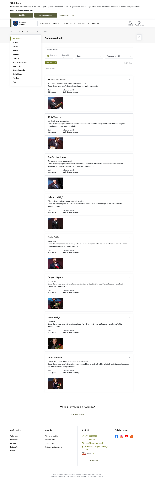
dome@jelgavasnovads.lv (94, 443)
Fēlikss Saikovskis (57, 79)
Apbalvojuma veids (113, 56)
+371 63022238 (91, 436)
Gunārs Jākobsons (57, 157)
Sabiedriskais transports (22, 62)
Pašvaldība (14, 447)
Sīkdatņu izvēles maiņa (53, 447)
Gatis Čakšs (53, 237)
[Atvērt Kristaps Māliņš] (129, 197)
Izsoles (12, 451)
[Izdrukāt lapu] (139, 37)
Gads (79, 56)
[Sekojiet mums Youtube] (126, 436)
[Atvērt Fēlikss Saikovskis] (129, 79)
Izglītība (15, 42)
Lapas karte (49, 443)
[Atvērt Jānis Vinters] (129, 117)
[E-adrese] (86, 453)
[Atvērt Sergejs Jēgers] (129, 277)
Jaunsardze (17, 66)
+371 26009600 (91, 439)
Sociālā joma (17, 74)
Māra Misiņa (54, 317)
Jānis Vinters (54, 117)
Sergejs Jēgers (55, 277)
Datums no (53, 55)
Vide (14, 82)
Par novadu (17, 38)
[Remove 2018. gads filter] (55, 62)
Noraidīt (22, 15)
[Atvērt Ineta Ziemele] (129, 357)
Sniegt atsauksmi (77, 414)
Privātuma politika (51, 436)
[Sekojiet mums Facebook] (116, 436)
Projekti (13, 443)
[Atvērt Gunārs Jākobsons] (129, 157)
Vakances (14, 436)
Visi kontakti (93, 460)
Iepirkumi (13, 440)
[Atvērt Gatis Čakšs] (129, 237)
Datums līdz (65, 55)
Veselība (16, 78)
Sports (15, 50)
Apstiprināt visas (45, 15)
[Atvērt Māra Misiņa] (129, 317)
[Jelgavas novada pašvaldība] (21, 23)
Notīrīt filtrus (128, 63)
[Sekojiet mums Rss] (131, 436)
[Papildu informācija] (93, 453)
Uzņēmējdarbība (19, 70)
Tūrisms (16, 58)
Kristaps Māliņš (55, 197)
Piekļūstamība (50, 440)
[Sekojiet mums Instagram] (121, 436)
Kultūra (15, 46)
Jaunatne (16, 54)
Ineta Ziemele (55, 357)
